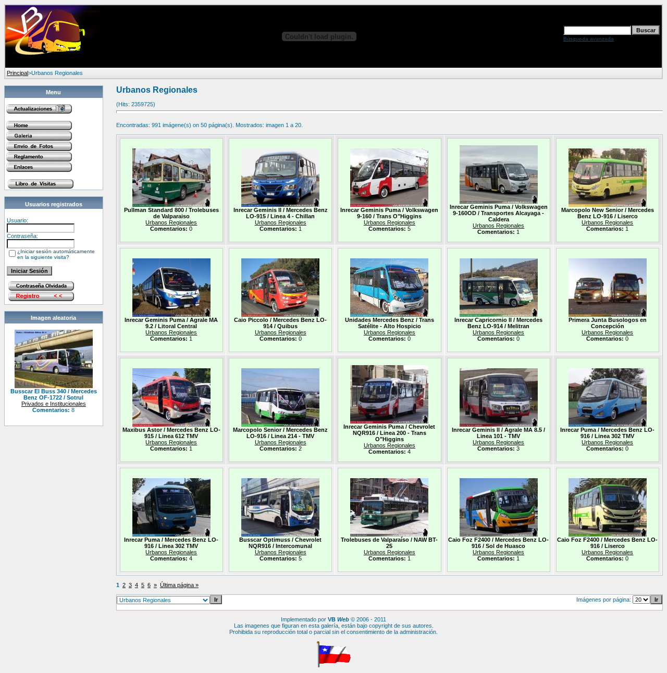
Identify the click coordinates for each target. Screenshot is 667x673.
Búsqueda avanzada (588, 39)
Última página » (179, 585)
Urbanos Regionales (171, 222)
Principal (17, 73)
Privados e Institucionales (53, 404)
